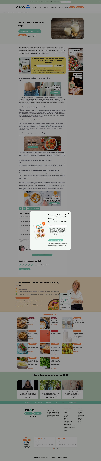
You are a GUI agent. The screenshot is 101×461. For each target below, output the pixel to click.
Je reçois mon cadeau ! (55, 240)
